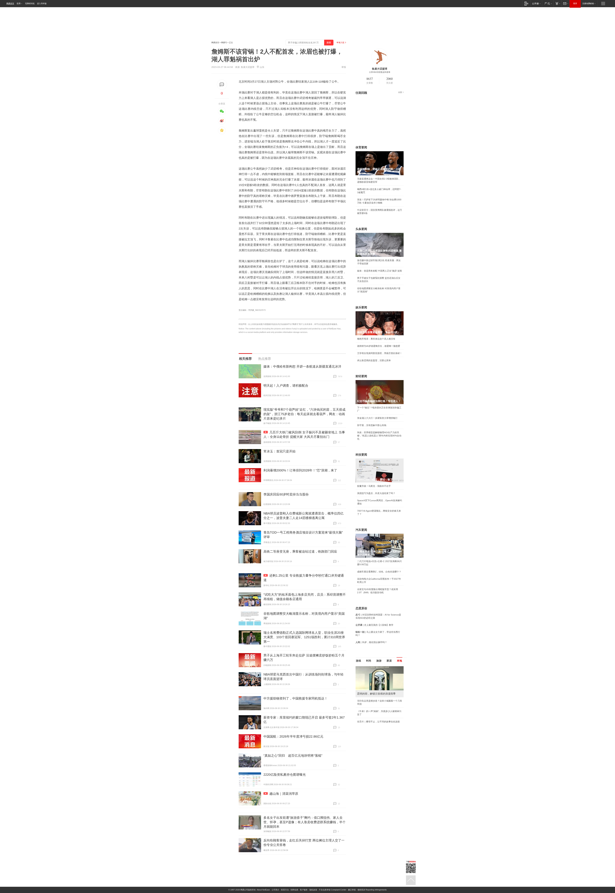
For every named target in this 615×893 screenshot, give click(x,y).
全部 (400, 92)
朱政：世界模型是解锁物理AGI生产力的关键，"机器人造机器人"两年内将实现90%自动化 (379, 435)
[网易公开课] (536, 3)
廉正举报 (352, 890)
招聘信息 (294, 890)
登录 (575, 3)
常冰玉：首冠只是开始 (279, 451)
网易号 (224, 42)
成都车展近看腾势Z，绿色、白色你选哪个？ (379, 571)
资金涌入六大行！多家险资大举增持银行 (377, 418)
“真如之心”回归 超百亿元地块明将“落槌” (292, 755)
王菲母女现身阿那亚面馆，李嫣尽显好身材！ (379, 353)
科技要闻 (361, 454)
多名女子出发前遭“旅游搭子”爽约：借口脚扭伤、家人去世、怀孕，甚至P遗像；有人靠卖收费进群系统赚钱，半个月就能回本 (304, 822)
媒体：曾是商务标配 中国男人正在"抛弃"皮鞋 (379, 271)
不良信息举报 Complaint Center (332, 890)
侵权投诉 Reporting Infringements (372, 890)
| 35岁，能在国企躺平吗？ (371, 642)
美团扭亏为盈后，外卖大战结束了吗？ (376, 493)
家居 (389, 660)
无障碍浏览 (30, 3)
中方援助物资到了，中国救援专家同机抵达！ (295, 698)
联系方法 (285, 890)
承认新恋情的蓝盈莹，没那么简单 (374, 360)
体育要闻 (361, 147)
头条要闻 (361, 229)
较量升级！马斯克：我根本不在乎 (374, 486)
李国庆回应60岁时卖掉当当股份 (286, 494)
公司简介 (275, 890)
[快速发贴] (222, 85)
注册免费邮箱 (588, 3)
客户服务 (304, 890)
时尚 (368, 660)
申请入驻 (340, 43)
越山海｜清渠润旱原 (283, 793)
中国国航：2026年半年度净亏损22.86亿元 (293, 736)
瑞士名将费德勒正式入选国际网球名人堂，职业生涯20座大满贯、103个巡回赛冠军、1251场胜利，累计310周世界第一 (304, 637)
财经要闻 (361, 376)
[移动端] (526, 3)
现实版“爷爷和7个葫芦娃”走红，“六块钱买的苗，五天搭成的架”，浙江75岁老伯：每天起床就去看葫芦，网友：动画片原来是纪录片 (304, 414)
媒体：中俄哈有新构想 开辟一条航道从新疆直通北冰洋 (302, 366)
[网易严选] (547, 3)
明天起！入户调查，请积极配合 (285, 385)
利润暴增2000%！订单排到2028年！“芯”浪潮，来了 (300, 470)
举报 (343, 67)
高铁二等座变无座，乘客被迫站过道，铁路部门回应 (300, 551)
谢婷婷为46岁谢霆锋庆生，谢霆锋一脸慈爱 (378, 346)
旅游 (378, 660)
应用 (18, 3)
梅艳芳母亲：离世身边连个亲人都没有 (376, 339)
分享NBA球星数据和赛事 (379, 72)
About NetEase (263, 890)
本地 (399, 660)
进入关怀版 (42, 3)
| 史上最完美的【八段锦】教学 (374, 625)
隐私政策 (313, 890)
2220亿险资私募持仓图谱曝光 (284, 774)
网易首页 (10, 3)
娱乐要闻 (361, 307)
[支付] (557, 3)
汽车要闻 (361, 529)
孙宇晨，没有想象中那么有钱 (371, 425)
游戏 (358, 660)
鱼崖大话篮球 (247, 67)
